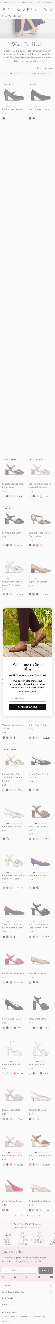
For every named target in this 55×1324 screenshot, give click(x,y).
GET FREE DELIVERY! (27, 707)
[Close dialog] (48, 612)
